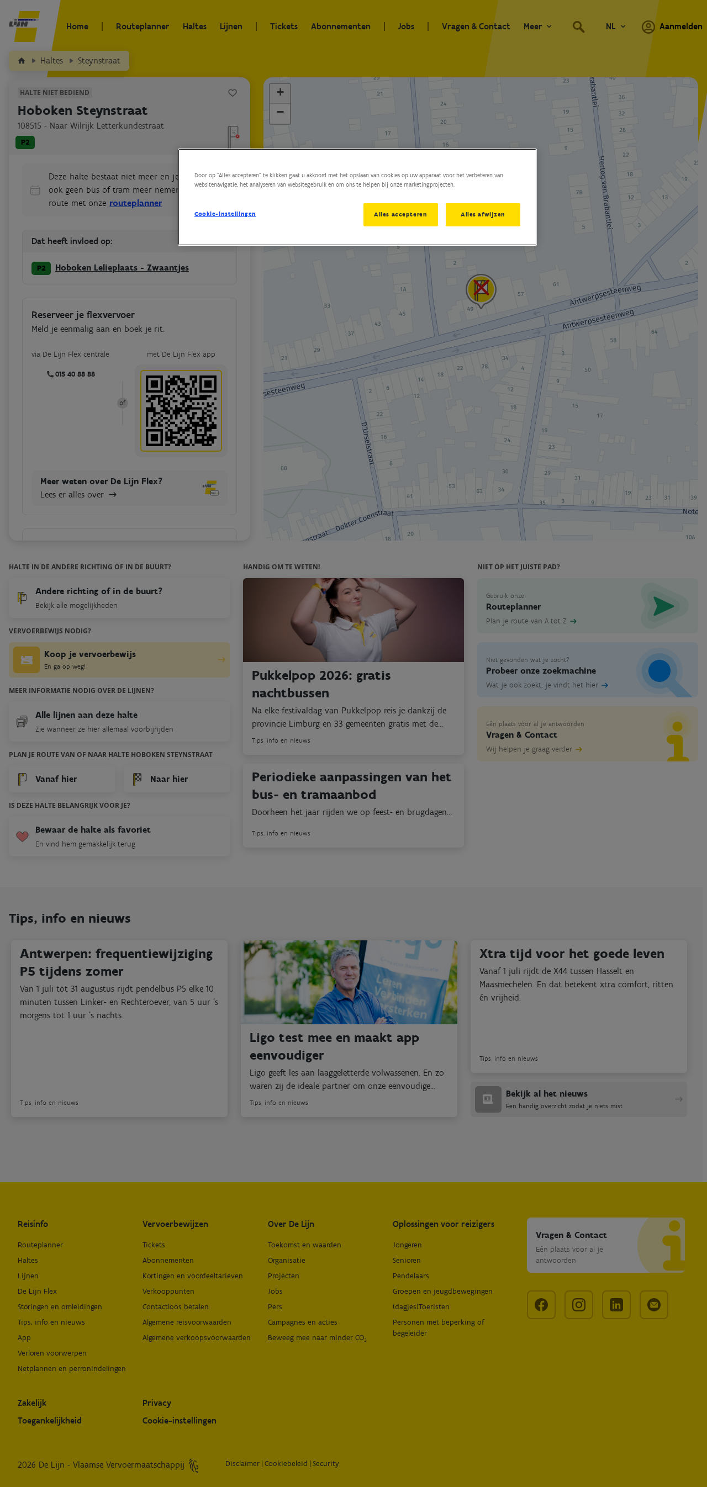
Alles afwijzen (483, 214)
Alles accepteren (400, 214)
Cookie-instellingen (225, 214)
